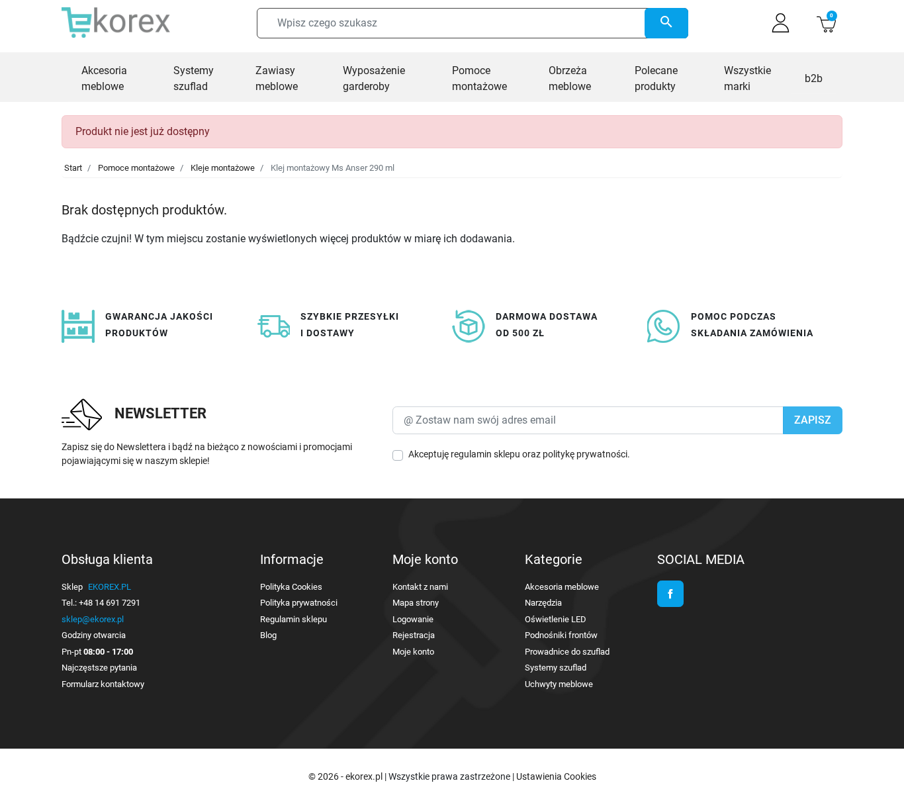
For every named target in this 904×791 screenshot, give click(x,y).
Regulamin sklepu (293, 619)
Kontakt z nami (420, 587)
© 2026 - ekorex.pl (346, 776)
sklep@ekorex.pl (93, 619)
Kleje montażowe (223, 168)
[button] (826, 23)
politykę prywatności (585, 454)
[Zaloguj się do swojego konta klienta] (780, 23)
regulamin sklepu (485, 454)
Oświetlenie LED (555, 619)
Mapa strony (415, 603)
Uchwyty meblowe (559, 684)
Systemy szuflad (555, 668)
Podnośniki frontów (561, 635)
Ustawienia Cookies (556, 776)
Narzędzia (543, 603)
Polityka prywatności (299, 603)
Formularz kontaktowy (103, 684)
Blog (268, 635)
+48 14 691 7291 (109, 603)
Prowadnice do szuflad (567, 652)
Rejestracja (413, 635)
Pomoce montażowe (136, 168)
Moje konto (413, 652)
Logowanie (412, 619)
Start (73, 168)
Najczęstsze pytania (99, 668)
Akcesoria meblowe (562, 587)
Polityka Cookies (291, 587)
